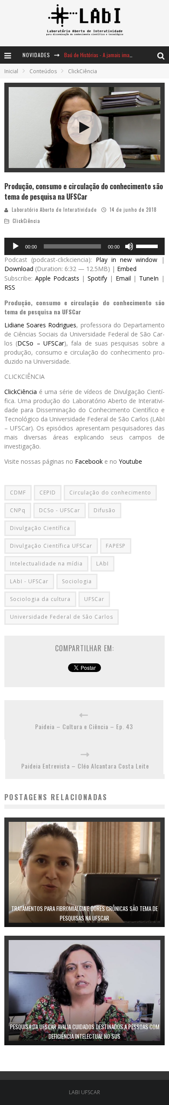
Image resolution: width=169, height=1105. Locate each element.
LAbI (102, 563)
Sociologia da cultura (40, 599)
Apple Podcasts (57, 278)
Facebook (89, 461)
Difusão (105, 510)
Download (18, 269)
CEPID (47, 492)
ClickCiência (26, 220)
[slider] (148, 245)
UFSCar (94, 599)
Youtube (130, 461)
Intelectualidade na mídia (46, 563)
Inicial (11, 71)
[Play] (15, 246)
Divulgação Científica (40, 528)
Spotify (97, 278)
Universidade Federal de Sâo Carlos (61, 616)
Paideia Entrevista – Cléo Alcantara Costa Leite (85, 765)
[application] (84, 246)
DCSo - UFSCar (59, 510)
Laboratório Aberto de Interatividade (54, 209)
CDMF (18, 492)
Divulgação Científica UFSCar (51, 545)
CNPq (18, 510)
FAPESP (116, 545)
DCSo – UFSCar (40, 343)
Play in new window (126, 259)
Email (123, 278)
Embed (126, 269)
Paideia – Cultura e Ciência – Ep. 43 (84, 726)
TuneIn (149, 278)
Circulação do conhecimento (110, 492)
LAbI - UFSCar (29, 581)
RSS (9, 287)
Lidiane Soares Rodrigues (40, 325)
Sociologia (77, 581)
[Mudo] (129, 246)
